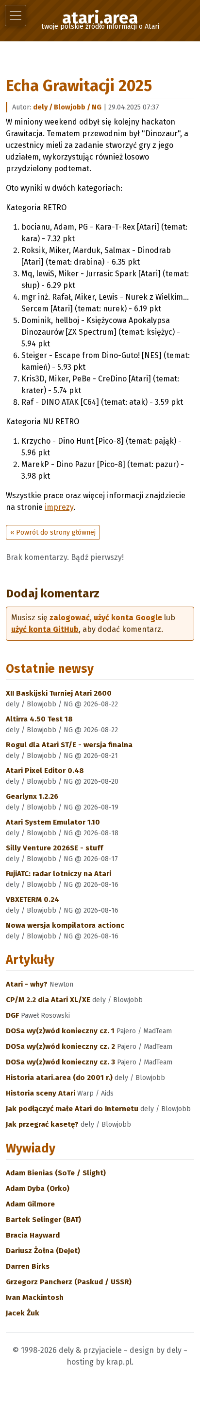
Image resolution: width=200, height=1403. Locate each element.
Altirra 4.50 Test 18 (39, 719)
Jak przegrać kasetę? (43, 1124)
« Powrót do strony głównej (53, 532)
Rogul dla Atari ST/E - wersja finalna (69, 744)
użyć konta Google (128, 617)
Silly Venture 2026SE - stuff (54, 848)
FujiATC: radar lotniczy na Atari (58, 873)
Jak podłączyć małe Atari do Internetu (73, 1108)
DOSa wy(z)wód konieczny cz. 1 (61, 1030)
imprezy (59, 507)
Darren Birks (28, 1266)
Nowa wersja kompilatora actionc (65, 925)
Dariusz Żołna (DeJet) (43, 1250)
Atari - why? (28, 984)
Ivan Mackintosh (35, 1297)
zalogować (70, 617)
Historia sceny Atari (41, 1093)
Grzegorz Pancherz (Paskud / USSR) (69, 1281)
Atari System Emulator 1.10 (53, 822)
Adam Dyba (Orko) (37, 1188)
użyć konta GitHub (45, 629)
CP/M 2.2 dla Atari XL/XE (49, 999)
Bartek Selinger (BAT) (43, 1219)
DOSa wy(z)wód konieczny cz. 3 (61, 1062)
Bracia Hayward (33, 1235)
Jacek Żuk (22, 1313)
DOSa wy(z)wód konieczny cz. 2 (61, 1046)
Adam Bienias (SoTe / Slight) (56, 1173)
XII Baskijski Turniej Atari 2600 (59, 693)
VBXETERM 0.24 (32, 899)
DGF (13, 1015)
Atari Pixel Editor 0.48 (45, 770)
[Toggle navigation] (15, 15)
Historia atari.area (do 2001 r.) (60, 1077)
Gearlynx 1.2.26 (32, 796)
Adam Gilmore (30, 1204)
